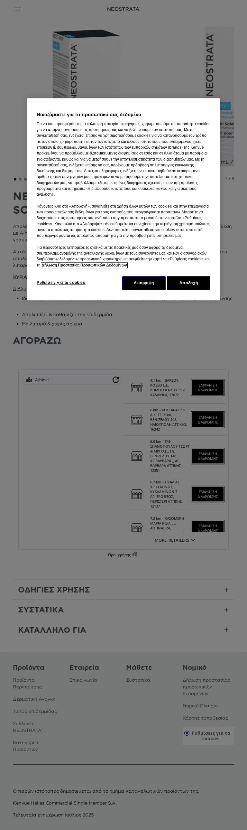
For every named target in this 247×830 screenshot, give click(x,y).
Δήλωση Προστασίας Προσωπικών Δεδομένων (84, 265)
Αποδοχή (188, 283)
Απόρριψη (144, 283)
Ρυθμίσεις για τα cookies (61, 282)
